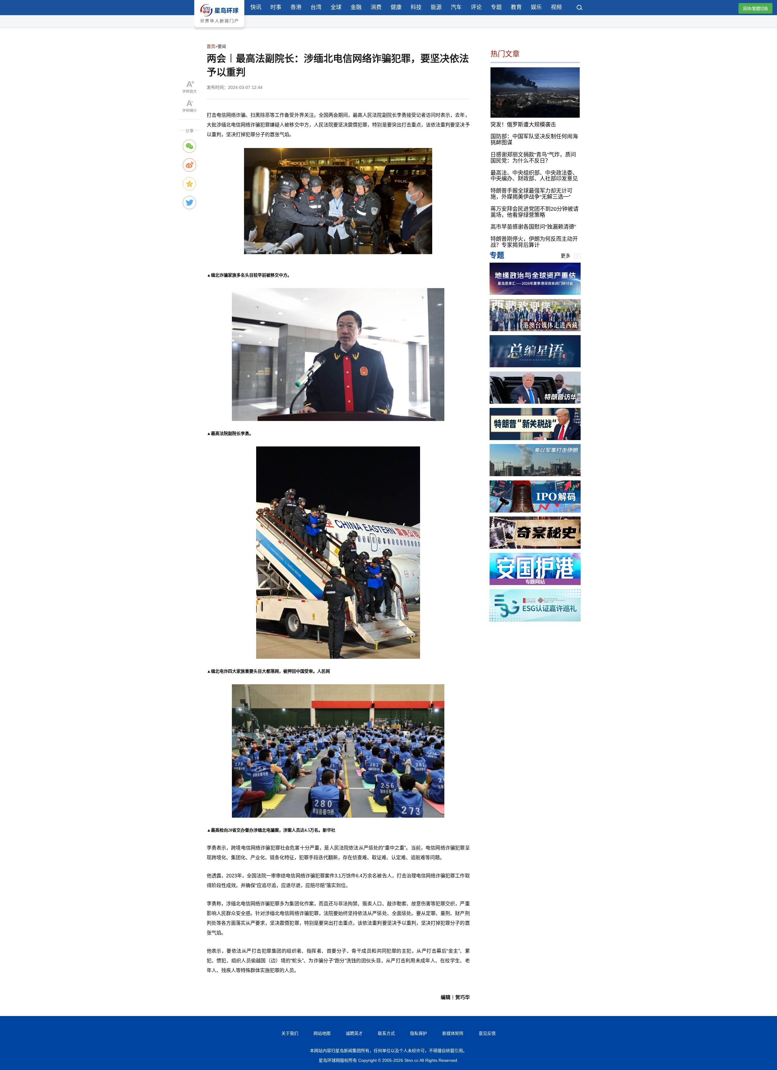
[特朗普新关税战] (535, 438)
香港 (295, 7)
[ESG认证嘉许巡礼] (535, 619)
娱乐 (536, 7)
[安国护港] (535, 583)
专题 (496, 7)
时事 (275, 7)
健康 (396, 7)
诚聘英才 (354, 1033)
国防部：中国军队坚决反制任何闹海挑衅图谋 (534, 139)
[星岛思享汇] (535, 293)
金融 (356, 7)
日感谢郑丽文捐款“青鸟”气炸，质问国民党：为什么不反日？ (533, 158)
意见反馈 (487, 1033)
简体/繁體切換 (755, 8)
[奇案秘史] (535, 547)
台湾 (315, 7)
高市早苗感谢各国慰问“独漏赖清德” (533, 227)
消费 (376, 7)
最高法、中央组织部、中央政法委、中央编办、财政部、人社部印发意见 (534, 176)
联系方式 (386, 1033)
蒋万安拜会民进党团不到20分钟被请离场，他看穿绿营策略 (534, 212)
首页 (211, 46)
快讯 (255, 7)
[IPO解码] (535, 510)
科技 (416, 7)
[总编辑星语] (535, 365)
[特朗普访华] (535, 402)
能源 (436, 7)
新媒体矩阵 (452, 1033)
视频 (556, 7)
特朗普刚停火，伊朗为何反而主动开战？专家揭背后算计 (534, 242)
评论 (476, 7)
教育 (516, 7)
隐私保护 (418, 1033)
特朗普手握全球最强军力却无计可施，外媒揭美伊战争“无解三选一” (531, 194)
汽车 (456, 7)
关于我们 (289, 1033)
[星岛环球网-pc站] (219, 28)
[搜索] (580, 8)
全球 (336, 7)
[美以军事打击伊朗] (535, 474)
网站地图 (322, 1033)
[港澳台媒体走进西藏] (535, 329)
